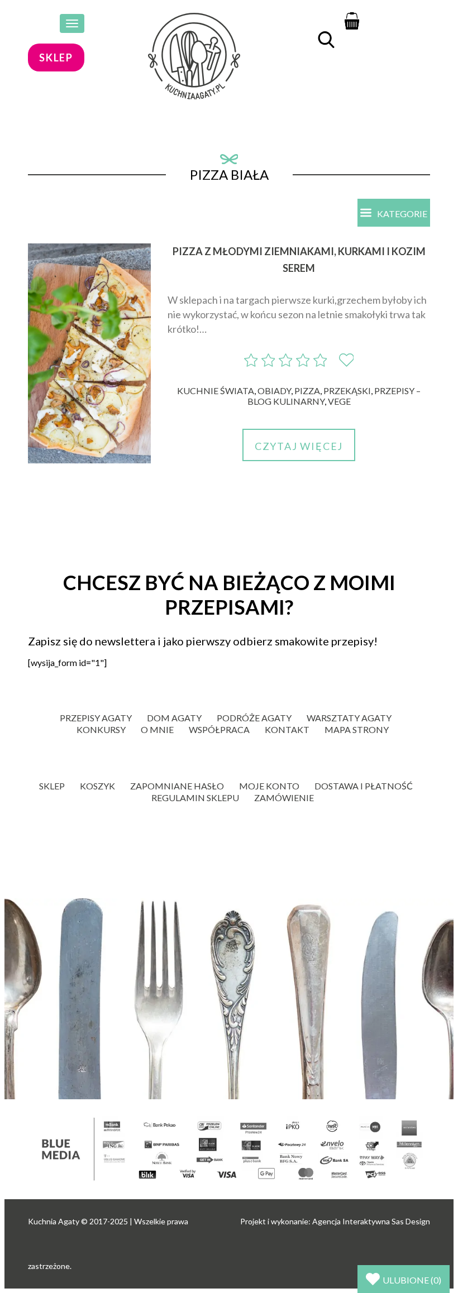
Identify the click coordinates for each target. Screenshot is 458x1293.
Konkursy (101, 729)
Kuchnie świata (215, 390)
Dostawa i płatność (363, 785)
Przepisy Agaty (96, 717)
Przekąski (347, 390)
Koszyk (97, 785)
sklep (56, 57)
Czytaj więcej (299, 446)
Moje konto (269, 785)
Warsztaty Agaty (349, 717)
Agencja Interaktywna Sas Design (371, 1221)
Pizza (307, 390)
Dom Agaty (174, 717)
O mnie (157, 729)
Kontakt (287, 729)
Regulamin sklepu (195, 797)
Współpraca (219, 729)
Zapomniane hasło (177, 785)
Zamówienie (284, 797)
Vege (339, 401)
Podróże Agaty (254, 717)
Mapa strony (357, 729)
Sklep (52, 785)
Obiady (274, 390)
